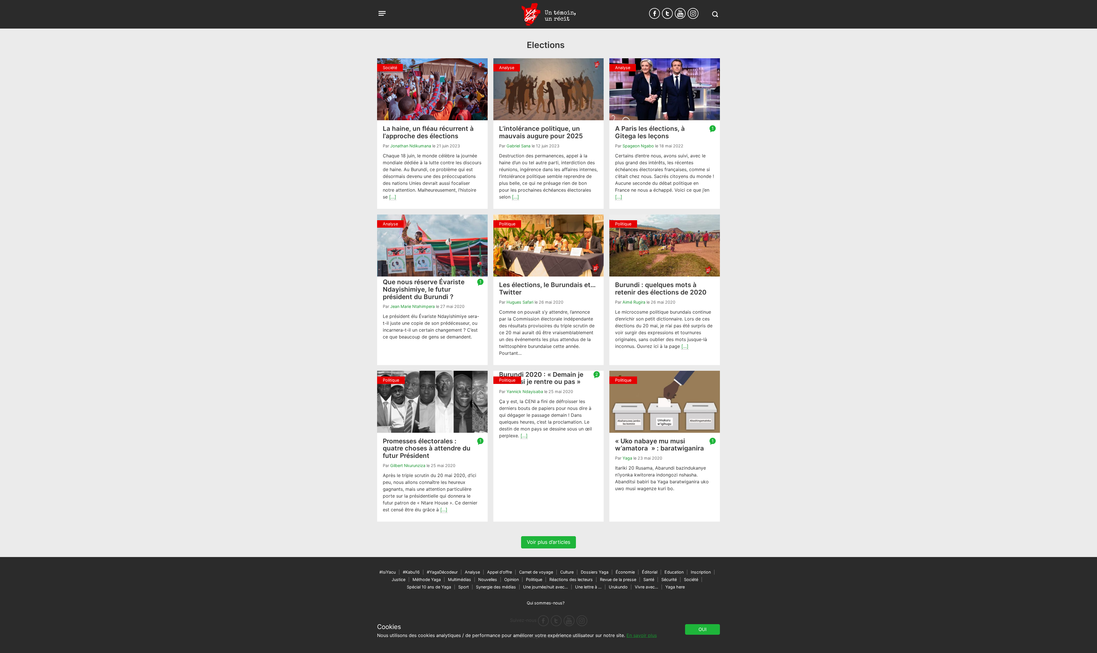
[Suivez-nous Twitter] (667, 13)
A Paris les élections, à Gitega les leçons (650, 132)
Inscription (701, 572)
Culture (567, 572)
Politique (534, 579)
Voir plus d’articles (548, 542)
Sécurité (669, 579)
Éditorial (649, 572)
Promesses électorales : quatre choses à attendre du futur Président (427, 448)
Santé (648, 579)
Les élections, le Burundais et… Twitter (547, 288)
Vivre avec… (646, 586)
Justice (398, 579)
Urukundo (618, 586)
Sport (463, 586)
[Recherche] (715, 14)
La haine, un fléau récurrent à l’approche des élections (428, 132)
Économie (625, 572)
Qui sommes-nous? (545, 602)
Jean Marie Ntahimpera (412, 306)
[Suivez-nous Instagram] (693, 13)
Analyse (472, 572)
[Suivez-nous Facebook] (654, 13)
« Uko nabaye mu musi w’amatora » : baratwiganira (659, 444)
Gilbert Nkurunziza (407, 465)
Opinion (511, 579)
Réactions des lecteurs (571, 579)
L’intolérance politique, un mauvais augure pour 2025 (541, 132)
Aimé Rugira (633, 302)
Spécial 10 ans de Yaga (429, 586)
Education (674, 572)
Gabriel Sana (519, 145)
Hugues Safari (520, 302)
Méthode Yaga (427, 579)
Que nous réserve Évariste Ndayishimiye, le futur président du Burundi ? (424, 289)
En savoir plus (641, 635)
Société (691, 579)
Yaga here (675, 586)
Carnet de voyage (536, 572)
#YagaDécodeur (442, 572)
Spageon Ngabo (638, 145)
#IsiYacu (387, 572)
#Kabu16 (411, 572)
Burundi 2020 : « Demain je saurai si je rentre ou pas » (541, 378)
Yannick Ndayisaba (525, 391)
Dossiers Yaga (594, 572)
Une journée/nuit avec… (545, 586)
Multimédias (459, 579)
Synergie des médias (496, 586)
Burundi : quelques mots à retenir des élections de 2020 (660, 288)
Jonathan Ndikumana (410, 145)
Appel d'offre (499, 572)
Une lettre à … (588, 586)
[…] (392, 197)
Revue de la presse (618, 579)
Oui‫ (702, 629)
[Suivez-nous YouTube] (680, 13)
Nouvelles (487, 579)
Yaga (627, 458)
